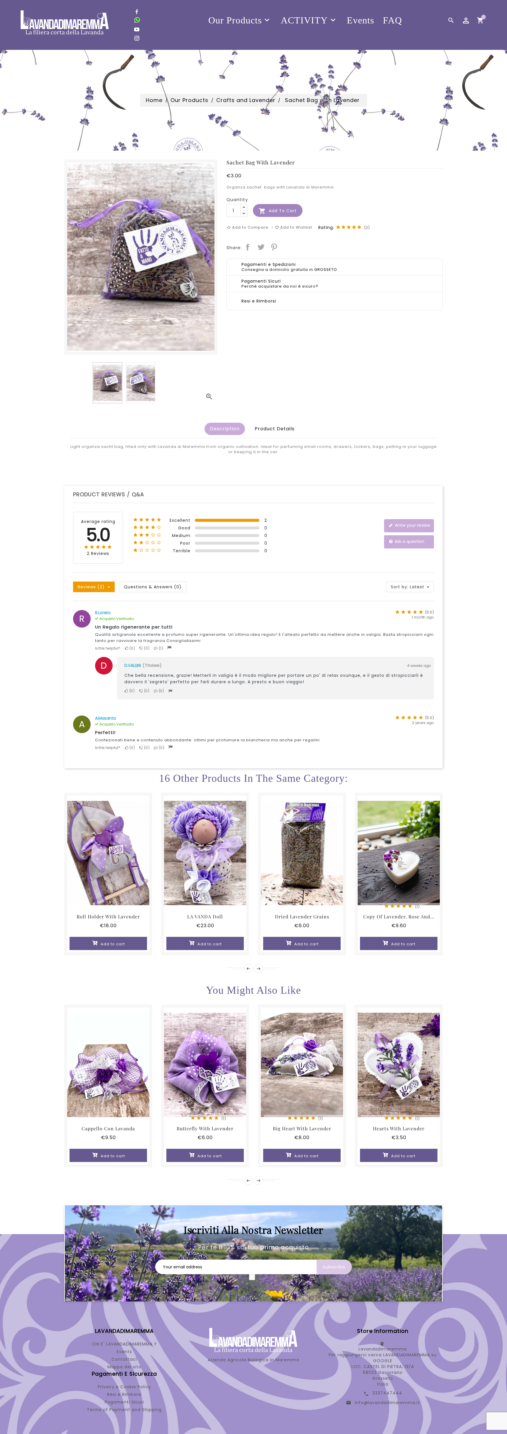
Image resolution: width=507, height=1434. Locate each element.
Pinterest (274, 247)
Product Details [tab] (275, 428)
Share (248, 247)
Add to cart (278, 211)
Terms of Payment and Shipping (124, 1410)
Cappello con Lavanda (108, 1128)
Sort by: (399, 586)
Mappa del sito (124, 1367)
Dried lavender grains (302, 916)
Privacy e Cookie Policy (124, 1387)
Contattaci (124, 1359)
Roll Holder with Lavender (108, 916)
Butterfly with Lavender (205, 1128)
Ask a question (408, 541)
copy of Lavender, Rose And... (399, 916)
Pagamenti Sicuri (124, 1402)
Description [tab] (225, 428)
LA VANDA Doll (205, 916)
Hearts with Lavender (399, 1128)
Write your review (411, 525)
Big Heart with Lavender (302, 1128)
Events (124, 1352)
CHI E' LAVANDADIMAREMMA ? (124, 1344)
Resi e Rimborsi (124, 1394)
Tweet (261, 247)
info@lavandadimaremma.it (387, 1403)
